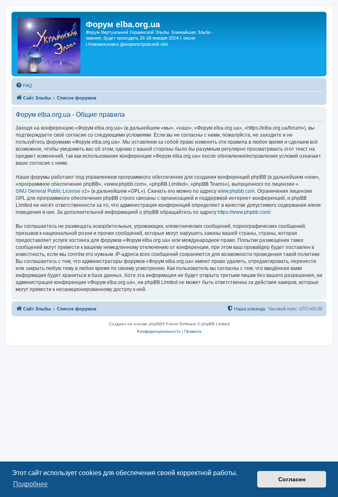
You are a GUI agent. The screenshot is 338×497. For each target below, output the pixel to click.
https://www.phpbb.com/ (244, 212)
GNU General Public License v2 (51, 191)
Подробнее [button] (30, 484)
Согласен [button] (291, 479)
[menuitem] (24, 85)
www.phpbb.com (236, 191)
